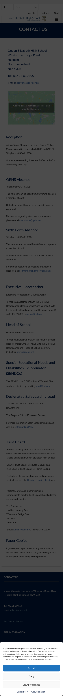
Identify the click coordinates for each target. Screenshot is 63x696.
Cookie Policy (22, 692)
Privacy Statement (37, 692)
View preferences (31, 685)
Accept (31, 668)
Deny (31, 676)
